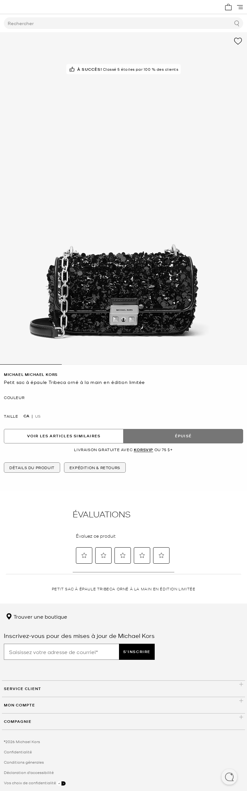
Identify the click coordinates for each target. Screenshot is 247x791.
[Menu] (240, 7)
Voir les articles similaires (64, 436)
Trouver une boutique (39, 616)
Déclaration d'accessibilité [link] (29, 772)
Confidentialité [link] (18, 751)
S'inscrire (137, 651)
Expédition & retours (94, 467)
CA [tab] (26, 416)
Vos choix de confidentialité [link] (30, 782)
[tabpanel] (123, 198)
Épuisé (183, 436)
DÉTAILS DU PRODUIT (32, 467)
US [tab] (38, 416)
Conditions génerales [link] (24, 762)
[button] (229, 777)
